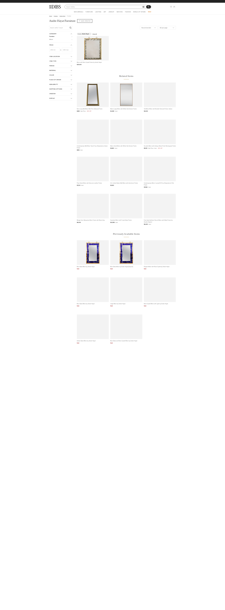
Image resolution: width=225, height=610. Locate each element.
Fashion (128, 12)
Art (105, 12)
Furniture (89, 12)
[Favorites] (171, 7)
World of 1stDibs (139, 12)
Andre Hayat (62, 16)
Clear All (94, 34)
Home (50, 16)
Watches (120, 12)
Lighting (98, 12)
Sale (149, 12)
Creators (56, 16)
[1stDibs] (55, 7)
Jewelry (111, 12)
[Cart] (174, 7)
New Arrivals (78, 12)
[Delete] (90, 34)
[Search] (70, 28)
